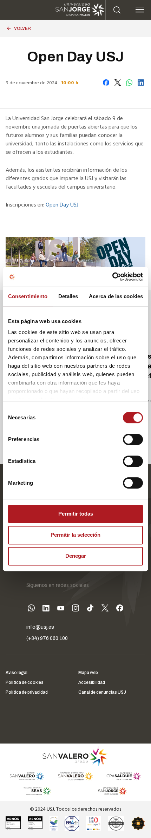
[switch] (126, 437)
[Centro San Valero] (26, 776)
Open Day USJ (62, 205)
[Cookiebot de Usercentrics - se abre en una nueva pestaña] (112, 276)
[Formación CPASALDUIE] (123, 776)
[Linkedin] (46, 609)
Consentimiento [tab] (27, 296)
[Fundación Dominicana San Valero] (75, 776)
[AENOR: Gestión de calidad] (13, 823)
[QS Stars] (138, 823)
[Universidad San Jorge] (110, 791)
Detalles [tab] (68, 296)
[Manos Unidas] (116, 823)
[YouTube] (61, 609)
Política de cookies (25, 682)
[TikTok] (90, 609)
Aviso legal (16, 672)
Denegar (75, 556)
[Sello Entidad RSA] (72, 823)
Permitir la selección (75, 535)
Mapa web (88, 672)
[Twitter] (105, 609)
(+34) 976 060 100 (47, 638)
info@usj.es (40, 627)
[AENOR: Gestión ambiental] (35, 823)
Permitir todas (75, 514)
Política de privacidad (27, 692)
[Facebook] (120, 609)
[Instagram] (75, 609)
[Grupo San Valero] (75, 756)
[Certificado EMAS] (53, 823)
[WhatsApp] (31, 609)
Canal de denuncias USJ (102, 692)
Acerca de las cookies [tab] (116, 296)
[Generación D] (93, 823)
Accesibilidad (91, 682)
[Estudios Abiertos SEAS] (38, 791)
